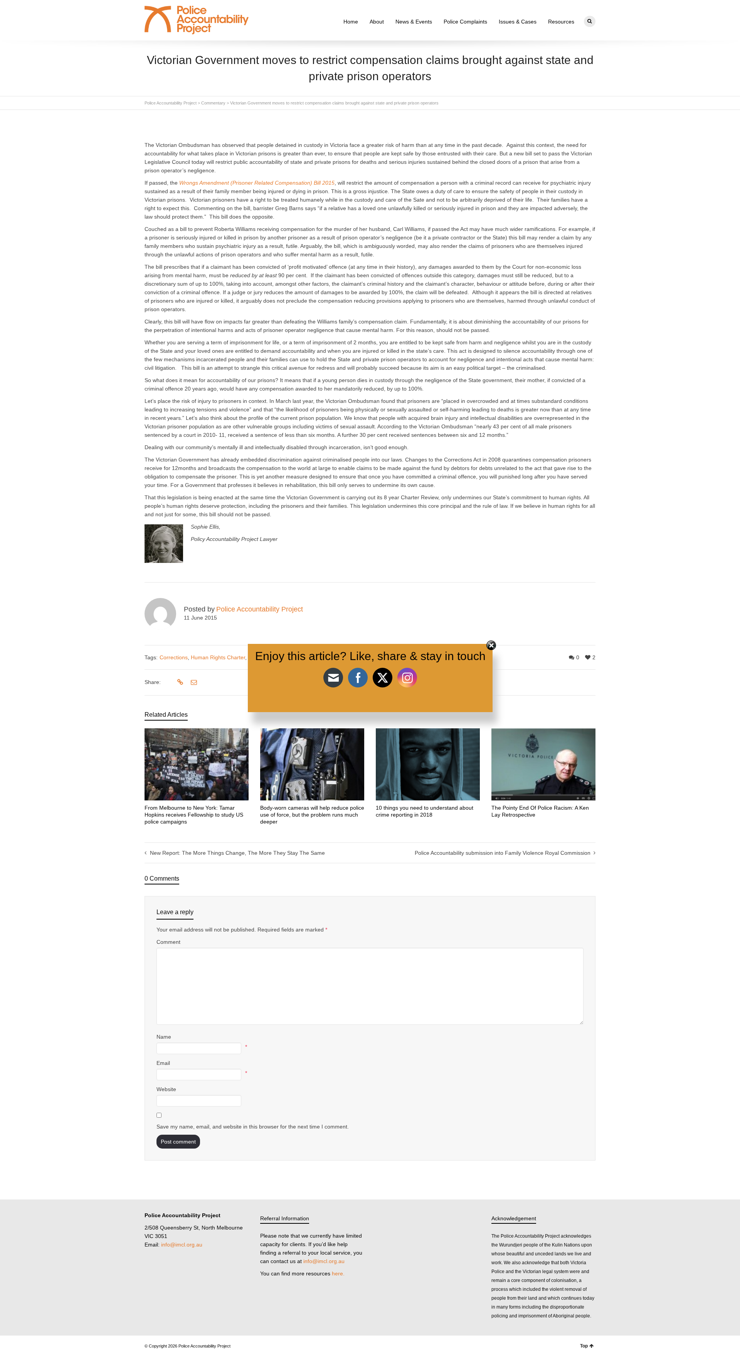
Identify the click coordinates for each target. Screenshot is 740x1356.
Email (163, 1063)
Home (350, 22)
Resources (561, 22)
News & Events (413, 22)
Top (584, 1346)
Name (163, 1037)
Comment (168, 942)
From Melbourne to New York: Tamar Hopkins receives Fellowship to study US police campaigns (194, 815)
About (377, 22)
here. (338, 1273)
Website (166, 1089)
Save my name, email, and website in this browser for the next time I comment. (252, 1127)
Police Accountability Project (259, 609)
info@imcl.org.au (181, 1244)
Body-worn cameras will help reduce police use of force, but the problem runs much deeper (312, 815)
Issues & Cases (517, 22)
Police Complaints (465, 22)
